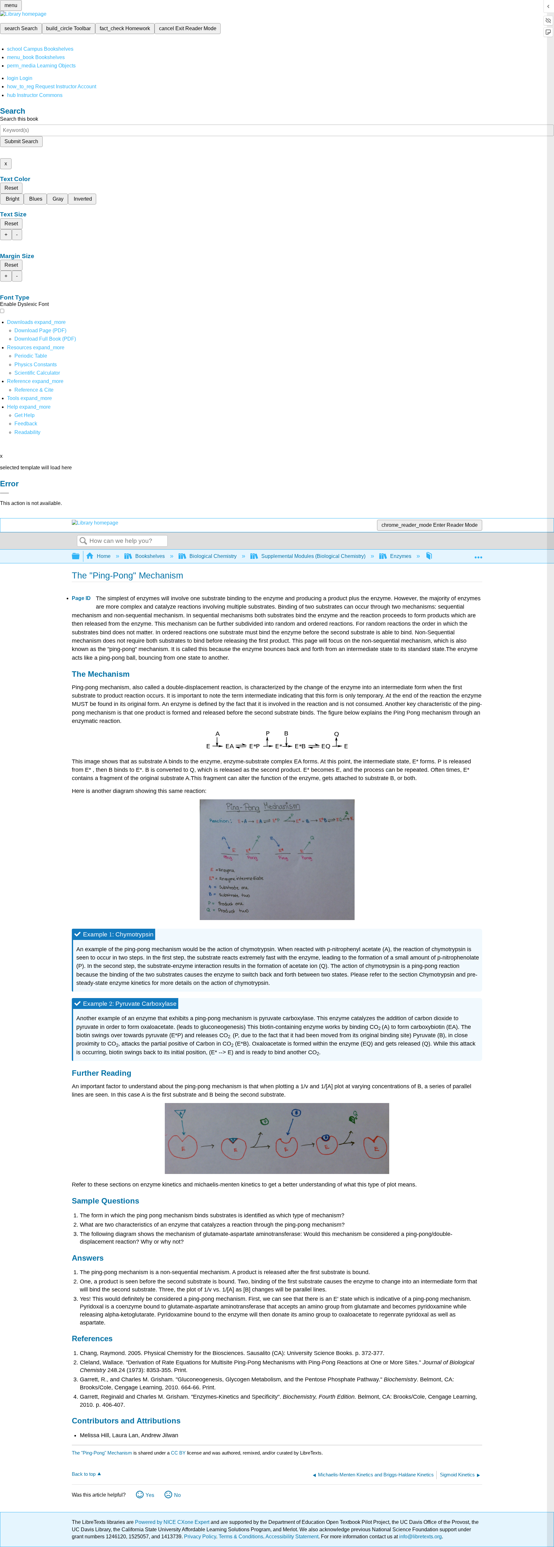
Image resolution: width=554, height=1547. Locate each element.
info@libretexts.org (420, 1536)
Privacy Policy (200, 1536)
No (177, 1495)
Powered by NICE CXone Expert (173, 1522)
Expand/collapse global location (478, 554)
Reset (11, 188)
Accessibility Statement (291, 1536)
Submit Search (21, 141)
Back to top (84, 1474)
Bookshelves (150, 556)
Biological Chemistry (213, 556)
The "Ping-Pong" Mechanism (102, 1453)
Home (104, 556)
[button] (25, 423)
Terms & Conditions (241, 1536)
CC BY (179, 1453)
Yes (150, 1495)
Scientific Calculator (37, 373)
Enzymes (401, 556)
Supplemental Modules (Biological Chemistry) (313, 556)
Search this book (19, 119)
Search (83, 541)
